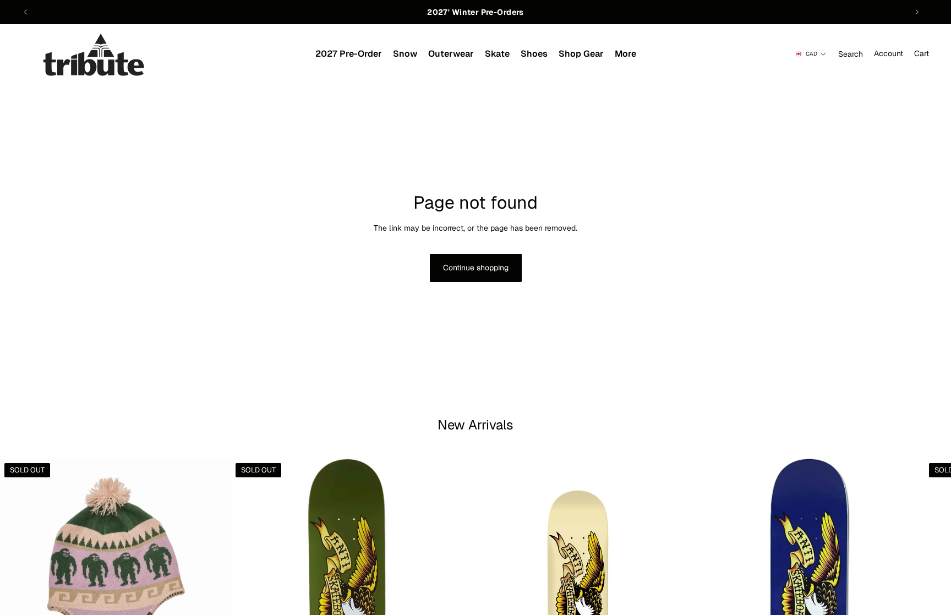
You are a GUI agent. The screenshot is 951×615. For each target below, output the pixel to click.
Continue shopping (476, 268)
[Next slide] (917, 12)
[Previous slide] (26, 12)
